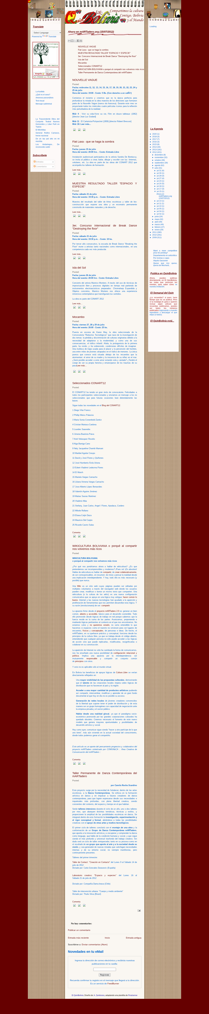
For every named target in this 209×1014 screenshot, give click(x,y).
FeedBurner (113, 983)
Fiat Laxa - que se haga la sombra (93, 50)
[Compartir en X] (75, 40)
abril (157, 222)
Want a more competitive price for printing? (165, 252)
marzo (157, 224)
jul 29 (159, 176)
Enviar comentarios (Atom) (95, 944)
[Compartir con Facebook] (78, 40)
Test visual (40, 101)
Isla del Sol (83, 59)
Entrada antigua (133, 938)
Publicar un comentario (79, 930)
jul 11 (159, 203)
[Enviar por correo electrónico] (69, 40)
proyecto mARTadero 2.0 (108, 611)
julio (157, 168)
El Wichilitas (41, 130)
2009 (154, 237)
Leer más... (77, 170)
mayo (157, 219)
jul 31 (159, 171)
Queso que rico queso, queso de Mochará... (165, 264)
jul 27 (159, 178)
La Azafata (40, 91)
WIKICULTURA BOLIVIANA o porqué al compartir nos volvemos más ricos (111, 69)
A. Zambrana (99, 995)
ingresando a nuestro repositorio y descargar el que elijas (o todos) (163, 312)
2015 (154, 144)
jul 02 (159, 214)
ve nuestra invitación (163, 285)
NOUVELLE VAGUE (87, 46)
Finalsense (132, 995)
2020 (154, 134)
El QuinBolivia (78, 995)
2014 (154, 147)
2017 (154, 139)
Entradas (39, 162)
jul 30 (159, 173)
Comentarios (41, 167)
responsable (91, 658)
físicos (86, 631)
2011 (154, 232)
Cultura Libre (122, 672)
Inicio (107, 938)
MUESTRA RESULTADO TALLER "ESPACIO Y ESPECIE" (104, 53)
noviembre (159, 157)
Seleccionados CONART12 (90, 66)
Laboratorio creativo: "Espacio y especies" (94, 875)
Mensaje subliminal (44, 104)
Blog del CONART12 (111, 405)
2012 (154, 152)
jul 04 (159, 211)
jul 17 (159, 189)
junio (157, 216)
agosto (158, 165)
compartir (107, 572)
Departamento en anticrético (165, 255)
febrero (158, 227)
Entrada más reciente (78, 938)
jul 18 (159, 186)
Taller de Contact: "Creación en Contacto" (91, 862)
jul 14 (159, 201)
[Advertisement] (162, 77)
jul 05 (159, 209)
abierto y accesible (88, 614)
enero (157, 230)
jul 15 (159, 191)
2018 (154, 137)
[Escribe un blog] (72, 40)
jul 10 (159, 206)
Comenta (76, 532)
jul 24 (159, 181)
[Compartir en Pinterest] (80, 40)
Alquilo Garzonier (160, 261)
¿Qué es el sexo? (43, 95)
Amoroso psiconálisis (44, 98)
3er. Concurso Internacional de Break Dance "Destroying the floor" (107, 56)
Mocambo (82, 63)
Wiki (79, 586)
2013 (154, 150)
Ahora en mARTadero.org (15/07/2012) (164, 196)
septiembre (159, 163)
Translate (52, 37)
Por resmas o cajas (161, 258)
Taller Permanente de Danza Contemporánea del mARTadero (105, 72)
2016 (154, 142)
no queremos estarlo (99, 625)
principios (79, 661)
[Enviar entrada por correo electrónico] (138, 910)
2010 (154, 235)
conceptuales (97, 631)
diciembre (159, 155)
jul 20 (159, 184)
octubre (158, 160)
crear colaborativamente (125, 572)
